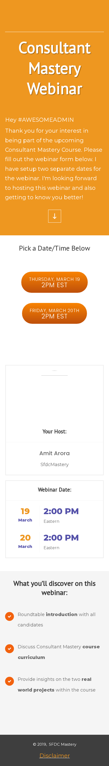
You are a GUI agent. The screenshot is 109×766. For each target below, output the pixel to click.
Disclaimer (54, 755)
